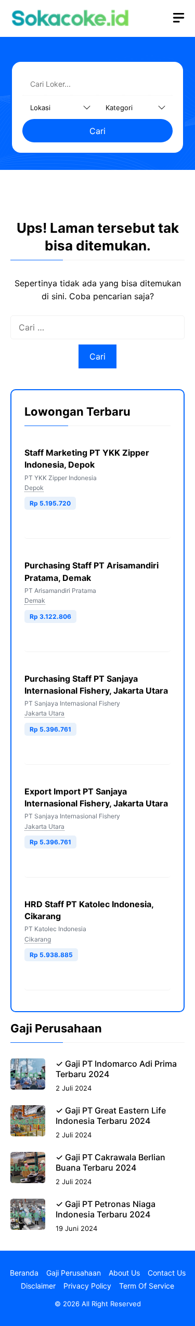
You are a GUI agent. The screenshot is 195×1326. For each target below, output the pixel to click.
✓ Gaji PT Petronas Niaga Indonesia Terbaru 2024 (105, 1209)
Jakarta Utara (44, 713)
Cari (97, 131)
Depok (34, 488)
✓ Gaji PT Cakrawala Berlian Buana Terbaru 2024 (110, 1162)
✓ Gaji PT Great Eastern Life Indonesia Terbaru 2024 (111, 1115)
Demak (34, 600)
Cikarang (37, 939)
